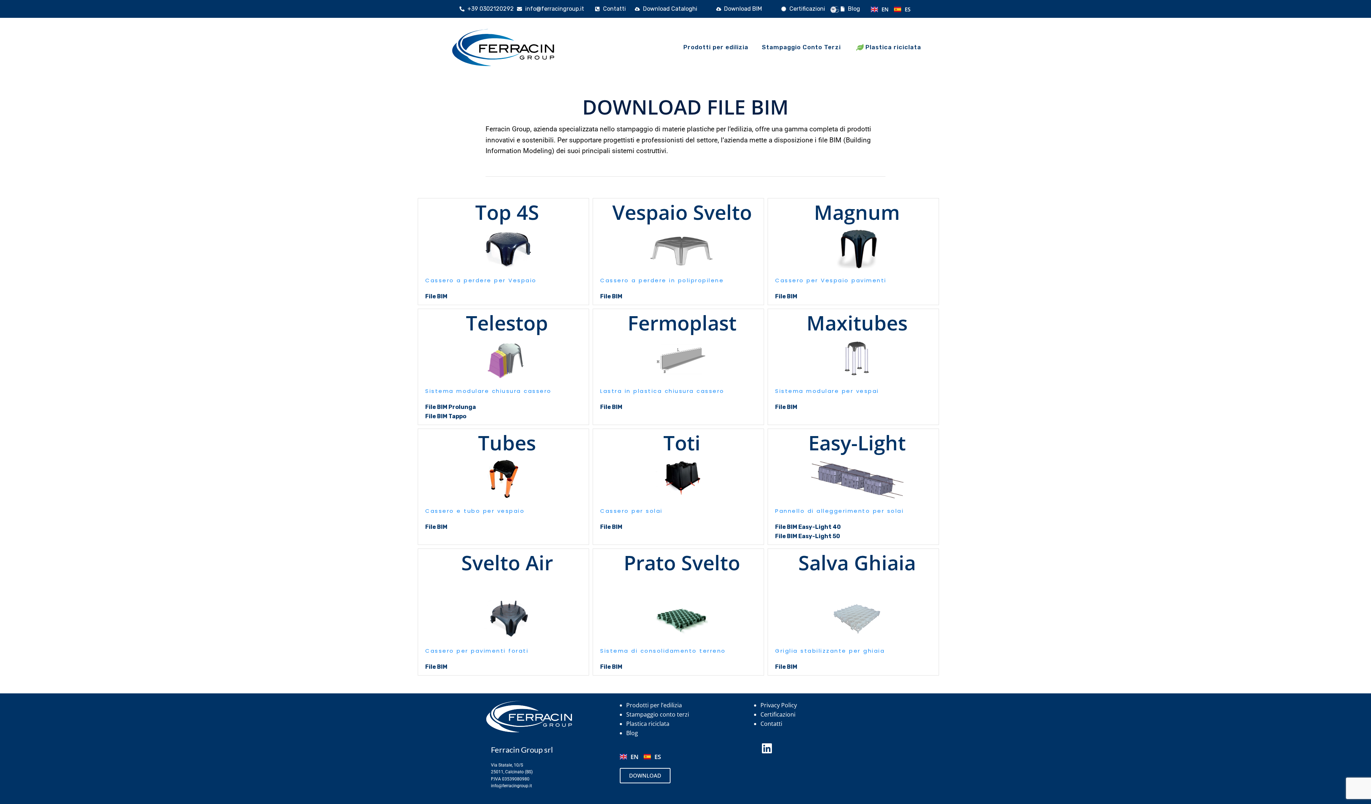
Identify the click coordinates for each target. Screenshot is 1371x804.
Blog (632, 733)
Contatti (771, 724)
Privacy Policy (778, 705)
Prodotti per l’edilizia (654, 705)
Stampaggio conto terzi (657, 714)
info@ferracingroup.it (511, 785)
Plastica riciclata (647, 724)
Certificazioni (777, 714)
